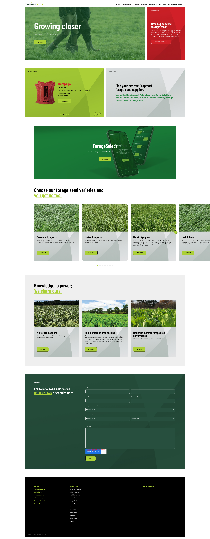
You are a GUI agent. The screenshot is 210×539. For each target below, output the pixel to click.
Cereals (72, 522)
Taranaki (119, 97)
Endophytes (144, 4)
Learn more (65, 105)
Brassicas (73, 516)
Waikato (143, 95)
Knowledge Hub (39, 495)
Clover (72, 507)
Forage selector (39, 489)
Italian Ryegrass (75, 492)
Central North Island (163, 95)
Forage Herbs (74, 501)
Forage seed (136, 4)
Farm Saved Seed (172, 4)
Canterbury (120, 100)
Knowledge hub (153, 4)
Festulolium (73, 498)
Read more (42, 349)
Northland (127, 95)
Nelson (141, 100)
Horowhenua (143, 97)
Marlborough (133, 100)
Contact (180, 4)
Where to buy (162, 4)
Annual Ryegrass (75, 504)
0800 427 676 (43, 392)
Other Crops (73, 519)
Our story (118, 4)
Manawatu (126, 97)
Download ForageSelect (161, 42)
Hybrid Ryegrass (75, 495)
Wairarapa (169, 97)
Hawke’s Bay (161, 97)
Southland (119, 95)
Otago (126, 100)
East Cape (152, 97)
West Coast (135, 95)
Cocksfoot (73, 510)
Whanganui (134, 97)
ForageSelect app (126, 4)
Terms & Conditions (40, 501)
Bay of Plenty (151, 95)
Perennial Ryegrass (76, 489)
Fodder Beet (73, 513)
